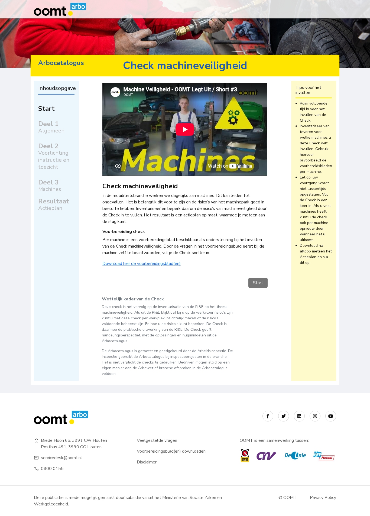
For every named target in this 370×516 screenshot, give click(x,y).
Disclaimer (147, 462)
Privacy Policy (323, 498)
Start (46, 108)
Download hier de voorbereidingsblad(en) (141, 264)
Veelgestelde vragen (157, 440)
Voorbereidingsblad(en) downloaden (171, 451)
